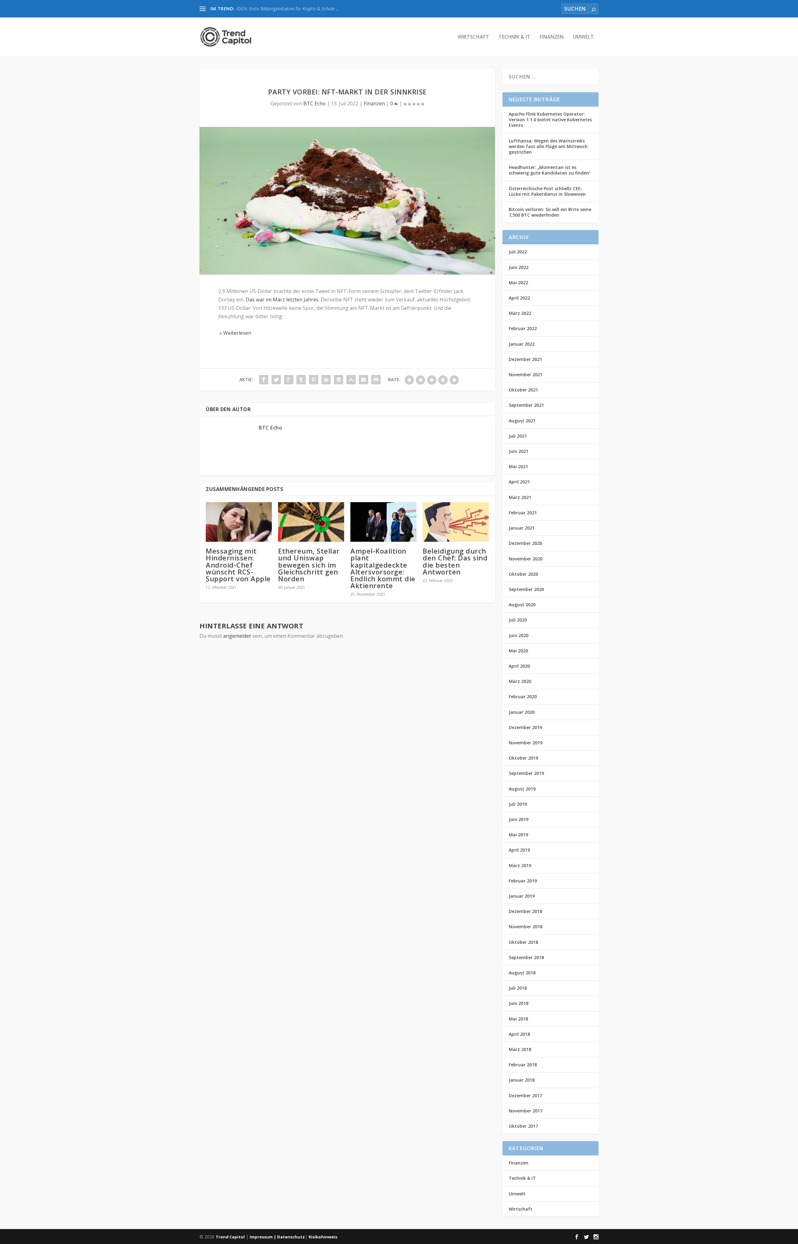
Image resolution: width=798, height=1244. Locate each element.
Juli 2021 (518, 436)
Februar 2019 (523, 881)
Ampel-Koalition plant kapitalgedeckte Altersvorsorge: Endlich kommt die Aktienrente (383, 568)
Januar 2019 (522, 896)
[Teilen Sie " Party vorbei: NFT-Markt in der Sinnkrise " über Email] (363, 379)
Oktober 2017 (523, 1126)
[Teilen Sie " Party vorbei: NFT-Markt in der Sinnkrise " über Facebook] (263, 379)
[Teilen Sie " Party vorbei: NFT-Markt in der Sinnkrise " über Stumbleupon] (351, 379)
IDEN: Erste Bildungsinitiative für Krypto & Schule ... (287, 9)
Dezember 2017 (525, 1095)
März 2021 (520, 497)
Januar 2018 (522, 1080)
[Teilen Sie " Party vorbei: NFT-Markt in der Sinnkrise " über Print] (376, 379)
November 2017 (525, 1111)
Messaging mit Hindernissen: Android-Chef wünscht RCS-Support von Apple (238, 564)
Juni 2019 (518, 819)
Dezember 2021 (525, 359)
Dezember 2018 (525, 911)
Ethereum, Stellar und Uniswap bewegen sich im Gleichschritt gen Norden (309, 564)
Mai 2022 (518, 283)
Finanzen (552, 37)
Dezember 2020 (525, 543)
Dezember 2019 (525, 727)
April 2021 (519, 482)
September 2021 (526, 405)
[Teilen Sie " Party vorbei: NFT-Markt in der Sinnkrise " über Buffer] (338, 379)
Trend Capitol (230, 1237)
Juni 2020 (518, 635)
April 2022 (519, 298)
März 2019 (520, 865)
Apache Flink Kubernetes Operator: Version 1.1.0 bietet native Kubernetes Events (550, 119)
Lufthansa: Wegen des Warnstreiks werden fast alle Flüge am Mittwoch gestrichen (548, 146)
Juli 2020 (518, 620)
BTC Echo (314, 103)
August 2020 (522, 605)
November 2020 (525, 559)
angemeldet (237, 635)
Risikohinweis (323, 1237)
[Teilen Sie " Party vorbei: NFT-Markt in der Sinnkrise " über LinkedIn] (326, 379)
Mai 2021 (518, 466)
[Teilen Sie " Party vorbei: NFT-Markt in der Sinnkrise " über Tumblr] (301, 379)
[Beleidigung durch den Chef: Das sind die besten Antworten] (456, 522)
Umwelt (583, 37)
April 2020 (519, 666)
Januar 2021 (522, 528)
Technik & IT (514, 37)
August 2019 (522, 789)
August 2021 (522, 421)
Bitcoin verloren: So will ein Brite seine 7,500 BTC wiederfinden (550, 212)
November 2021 (525, 374)
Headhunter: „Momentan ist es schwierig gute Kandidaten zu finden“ (550, 170)
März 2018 (520, 1049)
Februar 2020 (523, 696)
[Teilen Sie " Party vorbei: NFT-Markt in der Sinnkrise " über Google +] (288, 379)
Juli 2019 (518, 804)
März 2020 (520, 681)
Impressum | (263, 1237)
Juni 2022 (518, 267)
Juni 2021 (518, 451)
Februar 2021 (523, 513)
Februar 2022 (523, 328)
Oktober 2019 (523, 758)
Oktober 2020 (523, 574)
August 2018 (522, 973)
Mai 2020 (518, 651)
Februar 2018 (523, 1065)
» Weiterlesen (234, 332)
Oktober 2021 (523, 390)
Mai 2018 (518, 1019)
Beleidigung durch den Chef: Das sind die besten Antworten (455, 561)
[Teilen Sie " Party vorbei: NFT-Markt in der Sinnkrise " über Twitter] (276, 379)
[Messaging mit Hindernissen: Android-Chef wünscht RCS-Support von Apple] (239, 522)
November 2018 (525, 926)
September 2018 (526, 957)
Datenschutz (291, 1237)
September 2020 (526, 589)
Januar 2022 (522, 344)
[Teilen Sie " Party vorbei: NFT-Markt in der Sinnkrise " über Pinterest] (313, 379)
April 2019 (519, 850)
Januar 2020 (522, 712)
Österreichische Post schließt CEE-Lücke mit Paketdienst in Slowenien (547, 191)
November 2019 (525, 743)
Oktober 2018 (523, 942)
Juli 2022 (518, 252)
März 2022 (520, 313)
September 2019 (526, 773)
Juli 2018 (518, 988)
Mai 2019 (518, 835)
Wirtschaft (473, 37)
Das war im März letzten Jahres (282, 299)
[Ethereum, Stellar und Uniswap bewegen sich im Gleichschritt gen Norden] (311, 522)
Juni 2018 (518, 1003)
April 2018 (519, 1034)
